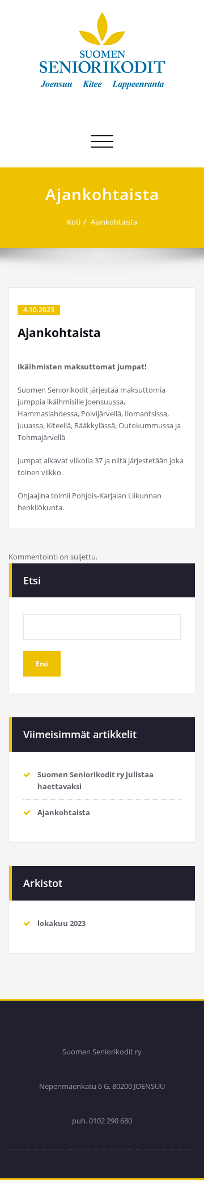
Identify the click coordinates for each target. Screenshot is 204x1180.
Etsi (32, 580)
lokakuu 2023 (61, 923)
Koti (73, 222)
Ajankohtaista (114, 222)
